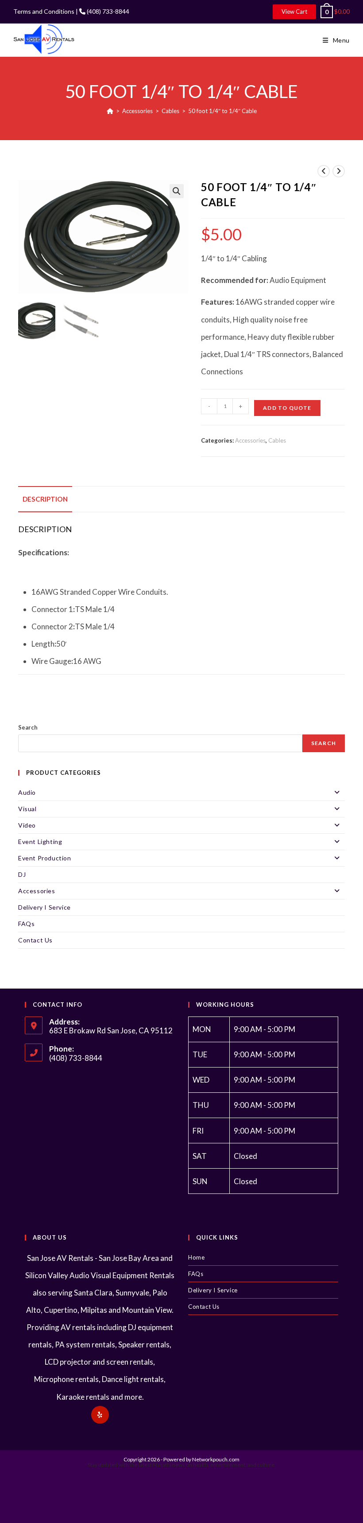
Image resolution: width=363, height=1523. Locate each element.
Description (45, 499)
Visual (27, 809)
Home (196, 1257)
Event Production (44, 858)
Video (27, 825)
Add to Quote (287, 407)
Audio (27, 792)
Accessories (250, 440)
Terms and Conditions (43, 11)
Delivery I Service (44, 907)
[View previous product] (323, 171)
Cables (277, 440)
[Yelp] (100, 1415)
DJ (22, 874)
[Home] (110, 110)
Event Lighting (40, 841)
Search (28, 727)
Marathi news (169, 1464)
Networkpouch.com (215, 1459)
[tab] (45, 499)
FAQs (26, 923)
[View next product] (338, 171)
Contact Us (35, 940)
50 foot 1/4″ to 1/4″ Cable (222, 110)
